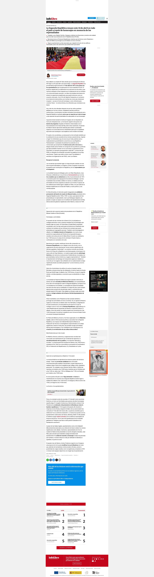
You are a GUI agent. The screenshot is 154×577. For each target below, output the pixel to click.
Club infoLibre (97, 22)
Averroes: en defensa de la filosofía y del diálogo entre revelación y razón (94, 163)
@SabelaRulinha (55, 76)
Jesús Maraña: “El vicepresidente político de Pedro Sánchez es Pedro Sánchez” (94, 284)
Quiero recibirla (95, 100)
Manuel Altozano (50, 516)
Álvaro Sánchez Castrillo (51, 523)
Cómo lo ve (92, 272)
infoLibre (48, 529)
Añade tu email (94, 222)
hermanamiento (73, 175)
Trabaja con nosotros (67, 568)
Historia (52, 455)
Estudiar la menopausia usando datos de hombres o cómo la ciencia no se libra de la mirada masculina (74, 521)
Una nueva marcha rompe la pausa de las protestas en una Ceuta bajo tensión (53, 527)
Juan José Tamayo (94, 167)
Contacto (55, 568)
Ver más (92, 347)
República (76, 455)
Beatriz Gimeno (71, 529)
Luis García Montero (50, 541)
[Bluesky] (96, 559)
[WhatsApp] (92, 559)
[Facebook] (94, 559)
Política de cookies (97, 568)
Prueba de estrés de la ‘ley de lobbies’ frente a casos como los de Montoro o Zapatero (74, 540)
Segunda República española (66, 455)
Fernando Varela (71, 542)
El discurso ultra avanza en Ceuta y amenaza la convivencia (74, 534)
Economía (59, 22)
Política (49, 22)
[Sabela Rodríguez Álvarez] (48, 75)
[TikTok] (95, 561)
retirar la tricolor (61, 416)
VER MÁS (104, 290)
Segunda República (78, 83)
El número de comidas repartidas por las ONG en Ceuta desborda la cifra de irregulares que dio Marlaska (53, 515)
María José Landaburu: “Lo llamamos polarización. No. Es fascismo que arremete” (94, 277)
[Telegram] (101, 559)
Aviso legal (82, 568)
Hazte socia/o (77, 563)
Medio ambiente (77, 22)
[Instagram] (103, 559)
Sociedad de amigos (76, 568)
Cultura (64, 22)
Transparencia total (100, 19)
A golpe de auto (50, 533)
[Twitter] (98, 559)
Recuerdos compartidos (52, 540)
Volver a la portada (66, 547)
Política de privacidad (89, 568)
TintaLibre (90, 22)
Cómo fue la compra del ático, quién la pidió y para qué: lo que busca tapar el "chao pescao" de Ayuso (53, 521)
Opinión (54, 22)
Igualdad (70, 22)
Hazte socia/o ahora (56, 482)
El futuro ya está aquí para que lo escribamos (75, 527)
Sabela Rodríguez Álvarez (56, 75)
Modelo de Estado (49, 456)
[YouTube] (93, 561)
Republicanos (57, 455)
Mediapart (84, 22)
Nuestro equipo (60, 568)
